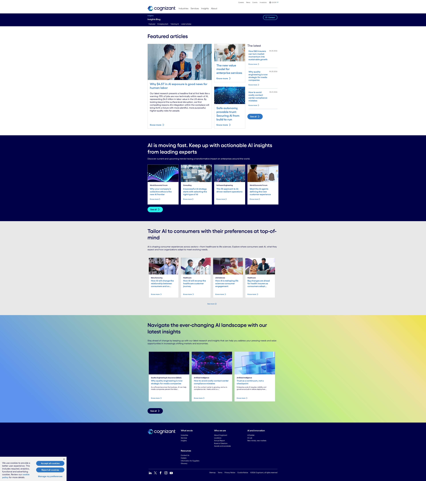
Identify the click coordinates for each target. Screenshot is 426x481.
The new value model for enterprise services (229, 69)
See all (253, 116)
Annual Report (219, 441)
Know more (155, 125)
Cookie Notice (242, 472)
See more (210, 304)
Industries (183, 8)
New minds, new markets (256, 441)
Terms (220, 472)
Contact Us (185, 455)
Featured (152, 24)
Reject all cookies (50, 470)
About (214, 8)
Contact (271, 17)
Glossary (184, 463)
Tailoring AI (175, 24)
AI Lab (249, 438)
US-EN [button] (274, 2)
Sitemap (212, 472)
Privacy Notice (230, 472)
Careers (241, 2)
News (248, 2)
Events (254, 2)
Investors (263, 2)
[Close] (64, 459)
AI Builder (250, 435)
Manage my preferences (50, 476)
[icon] (150, 472)
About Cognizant (220, 435)
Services (195, 8)
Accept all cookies (50, 463)
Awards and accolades (222, 446)
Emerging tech (162, 24)
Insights (205, 8)
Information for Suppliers (190, 461)
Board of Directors (220, 443)
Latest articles (186, 24)
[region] (33, 469)
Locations (217, 438)
